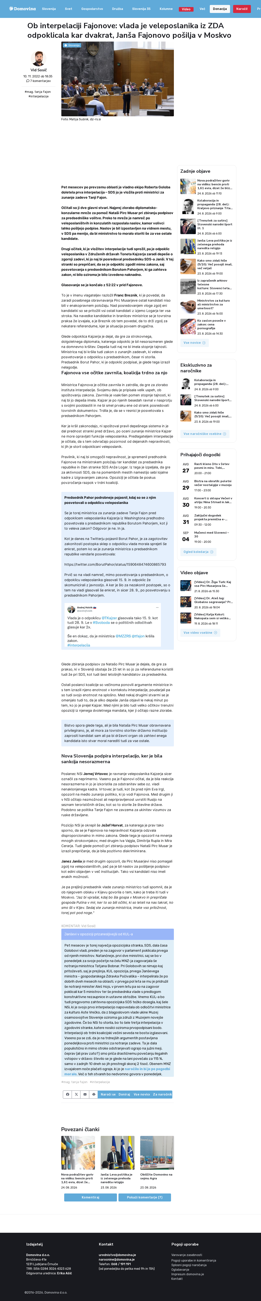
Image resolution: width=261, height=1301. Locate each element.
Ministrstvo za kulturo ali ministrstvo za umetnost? (213, 304)
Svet (68, 9)
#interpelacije (38, 96)
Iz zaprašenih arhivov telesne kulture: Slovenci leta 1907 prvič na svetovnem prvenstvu (213, 284)
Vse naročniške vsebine (202, 434)
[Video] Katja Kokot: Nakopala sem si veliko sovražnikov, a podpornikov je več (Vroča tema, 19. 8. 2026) (213, 616)
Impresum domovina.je (187, 1274)
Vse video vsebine (198, 632)
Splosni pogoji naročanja (189, 1265)
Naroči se (108, 1094)
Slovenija (49, 9)
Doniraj (124, 1094)
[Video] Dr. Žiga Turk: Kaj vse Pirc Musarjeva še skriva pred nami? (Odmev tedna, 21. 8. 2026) (213, 584)
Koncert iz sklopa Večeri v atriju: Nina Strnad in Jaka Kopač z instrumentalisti (213, 500)
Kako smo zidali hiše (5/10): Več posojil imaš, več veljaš (214, 264)
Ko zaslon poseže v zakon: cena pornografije (211, 324)
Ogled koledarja (196, 552)
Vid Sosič (39, 70)
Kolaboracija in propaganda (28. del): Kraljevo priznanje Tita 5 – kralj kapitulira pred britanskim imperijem (214, 204)
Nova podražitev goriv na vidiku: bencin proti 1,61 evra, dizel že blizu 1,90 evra (77, 1178)
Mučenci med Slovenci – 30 (211, 534)
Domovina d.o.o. (38, 1255)
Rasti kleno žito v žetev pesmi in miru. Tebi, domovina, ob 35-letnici (211, 466)
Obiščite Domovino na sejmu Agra (156, 1177)
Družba (117, 9)
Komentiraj (90, 1197)
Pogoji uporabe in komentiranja (193, 1260)
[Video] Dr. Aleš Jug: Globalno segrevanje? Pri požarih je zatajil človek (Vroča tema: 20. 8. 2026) (212, 600)
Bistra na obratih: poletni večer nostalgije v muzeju (213, 483)
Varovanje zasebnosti (186, 1255)
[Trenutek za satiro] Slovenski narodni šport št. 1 (214, 224)
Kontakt (177, 1279)
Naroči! (242, 9)
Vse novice (142, 1094)
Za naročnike (162, 1094)
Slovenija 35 (141, 9)
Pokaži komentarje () (145, 1197)
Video (186, 9)
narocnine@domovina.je (117, 1259)
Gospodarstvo (92, 9)
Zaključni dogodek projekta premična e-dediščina (209, 517)
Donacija (220, 9)
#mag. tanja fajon (38, 92)
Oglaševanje (180, 1269)
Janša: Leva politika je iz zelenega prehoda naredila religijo (116, 1178)
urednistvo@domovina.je (117, 1255)
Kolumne (166, 9)
